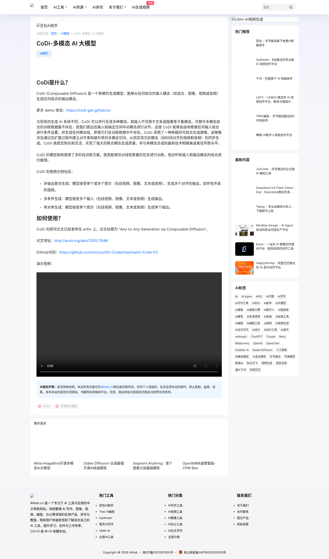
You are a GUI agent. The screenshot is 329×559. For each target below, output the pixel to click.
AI (236, 296)
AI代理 (270, 296)
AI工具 (58, 7)
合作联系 (243, 511)
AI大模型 (281, 303)
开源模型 (289, 356)
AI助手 (268, 303)
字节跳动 (275, 356)
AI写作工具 (241, 303)
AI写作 (282, 296)
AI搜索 (239, 310)
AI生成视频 (141, 6)
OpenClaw (272, 343)
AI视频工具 (175, 511)
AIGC (259, 296)
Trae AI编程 (107, 511)
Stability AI (242, 350)
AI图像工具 (175, 518)
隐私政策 (243, 524)
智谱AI (239, 363)
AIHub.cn (107, 387)
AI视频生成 (282, 323)
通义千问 (240, 370)
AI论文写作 (241, 329)
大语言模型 (259, 356)
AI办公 (256, 303)
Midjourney (242, 343)
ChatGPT (257, 336)
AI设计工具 (270, 329)
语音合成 (281, 363)
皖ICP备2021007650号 (158, 552)
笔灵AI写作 (106, 524)
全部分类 (174, 537)
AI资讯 (97, 7)
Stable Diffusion (262, 350)
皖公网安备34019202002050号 (205, 552)
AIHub (133, 552)
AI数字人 (269, 310)
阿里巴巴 (255, 370)
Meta (282, 336)
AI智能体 (283, 310)
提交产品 (243, 518)
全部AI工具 (106, 537)
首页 (44, 7)
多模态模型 (242, 356)
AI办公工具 (175, 524)
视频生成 (266, 363)
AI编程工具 (253, 323)
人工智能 (281, 350)
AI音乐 (285, 329)
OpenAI (257, 343)
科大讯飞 (252, 363)
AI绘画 (268, 316)
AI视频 (268, 323)
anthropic (241, 336)
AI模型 (65, 33)
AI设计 (256, 329)
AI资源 (78, 7)
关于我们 (116, 7)
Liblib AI (104, 530)
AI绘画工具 (282, 316)
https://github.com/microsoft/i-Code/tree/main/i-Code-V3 (108, 252)
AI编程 (239, 323)
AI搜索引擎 (253, 310)
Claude (270, 336)
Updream (105, 518)
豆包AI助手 (106, 505)
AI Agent (246, 296)
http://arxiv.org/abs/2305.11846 (81, 240)
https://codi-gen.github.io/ (88, 110)
